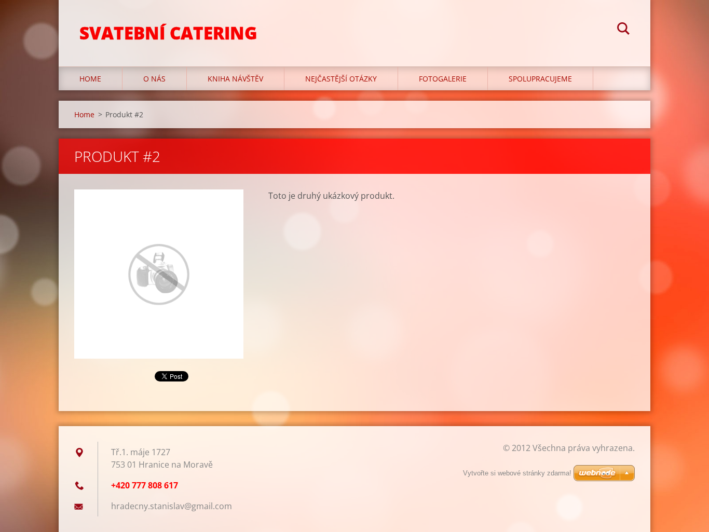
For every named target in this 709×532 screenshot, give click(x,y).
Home (90, 79)
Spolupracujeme (540, 79)
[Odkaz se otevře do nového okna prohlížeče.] (158, 274)
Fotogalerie (443, 79)
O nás (154, 79)
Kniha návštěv (235, 79)
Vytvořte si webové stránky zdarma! (517, 473)
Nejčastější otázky (341, 79)
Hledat (623, 30)
